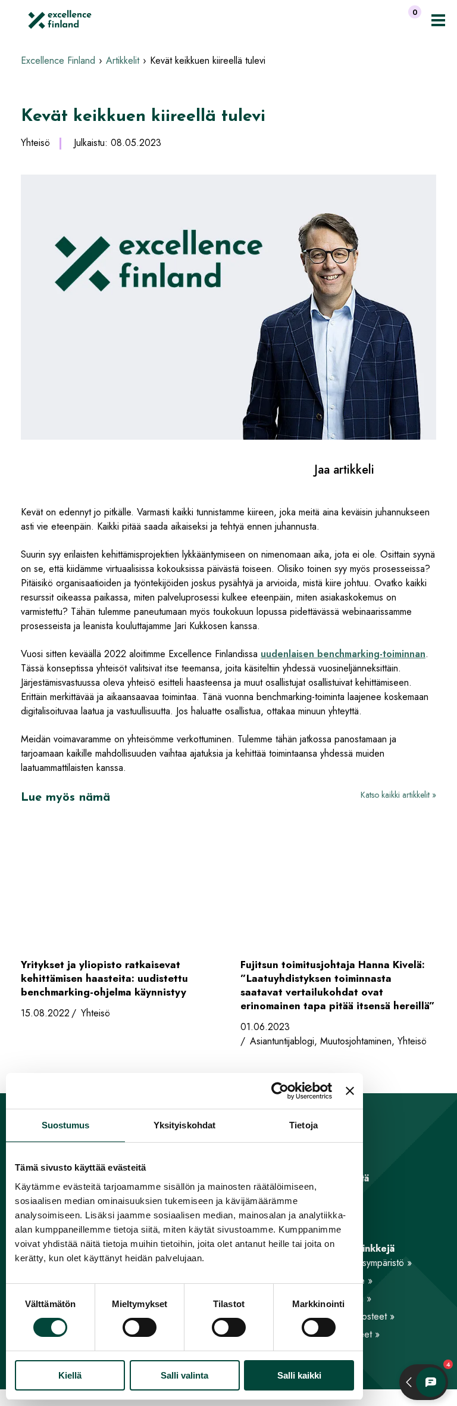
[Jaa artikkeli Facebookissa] (389, 469)
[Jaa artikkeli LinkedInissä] (409, 469)
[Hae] (387, 20)
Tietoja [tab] (303, 1125)
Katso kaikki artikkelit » (398, 795)
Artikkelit (122, 60)
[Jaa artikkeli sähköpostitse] (430, 469)
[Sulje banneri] (350, 1091)
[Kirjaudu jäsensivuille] (363, 20)
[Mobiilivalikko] (438, 20)
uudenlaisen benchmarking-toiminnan (343, 654)
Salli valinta (184, 1375)
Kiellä (70, 1375)
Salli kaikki (299, 1375)
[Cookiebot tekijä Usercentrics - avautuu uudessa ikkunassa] (280, 1091)
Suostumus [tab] (66, 1125)
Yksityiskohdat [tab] (184, 1125)
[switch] (139, 1327)
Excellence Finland (58, 60)
